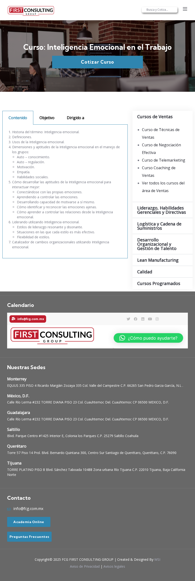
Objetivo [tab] (46, 117)
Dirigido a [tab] (75, 117)
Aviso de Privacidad (85, 566)
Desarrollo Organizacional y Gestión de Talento (156, 244)
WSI (157, 559)
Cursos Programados (158, 283)
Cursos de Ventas (155, 116)
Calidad (144, 272)
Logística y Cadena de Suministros (159, 226)
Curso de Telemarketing (163, 160)
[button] (162, 116)
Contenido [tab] (18, 117)
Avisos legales (114, 566)
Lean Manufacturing (158, 260)
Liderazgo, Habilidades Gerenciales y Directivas (161, 210)
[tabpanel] (65, 191)
